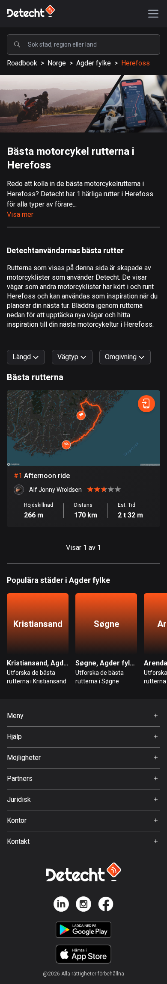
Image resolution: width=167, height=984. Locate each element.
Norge (57, 63)
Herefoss (135, 63)
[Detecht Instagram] (83, 905)
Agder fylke (93, 63)
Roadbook (22, 63)
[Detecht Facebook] (105, 905)
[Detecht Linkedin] (61, 905)
